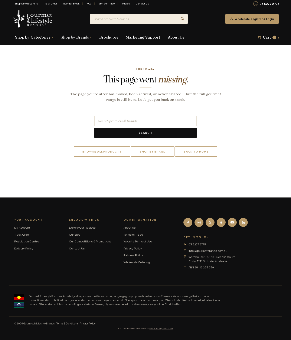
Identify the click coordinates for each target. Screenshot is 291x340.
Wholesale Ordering (137, 262)
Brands (76, 37)
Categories (34, 37)
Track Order (50, 3)
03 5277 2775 (269, 4)
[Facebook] (187, 222)
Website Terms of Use (138, 241)
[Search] (182, 19)
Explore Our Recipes (82, 227)
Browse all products (101, 151)
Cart (271, 37)
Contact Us (142, 3)
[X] (210, 222)
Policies (125, 3)
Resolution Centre (26, 241)
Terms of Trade (106, 3)
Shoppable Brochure (26, 3)
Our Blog (74, 234)
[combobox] (133, 19)
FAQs (88, 3)
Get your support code (161, 328)
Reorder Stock (71, 3)
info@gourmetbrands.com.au (208, 251)
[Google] (221, 222)
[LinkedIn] (243, 222)
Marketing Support (143, 37)
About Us (176, 37)
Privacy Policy (133, 248)
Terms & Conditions (67, 323)
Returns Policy (133, 255)
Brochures (108, 37)
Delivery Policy (23, 248)
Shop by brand (153, 151)
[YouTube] (232, 222)
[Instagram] (198, 222)
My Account (22, 227)
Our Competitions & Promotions (90, 241)
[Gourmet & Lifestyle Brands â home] (32, 19)
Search (145, 133)
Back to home (196, 151)
